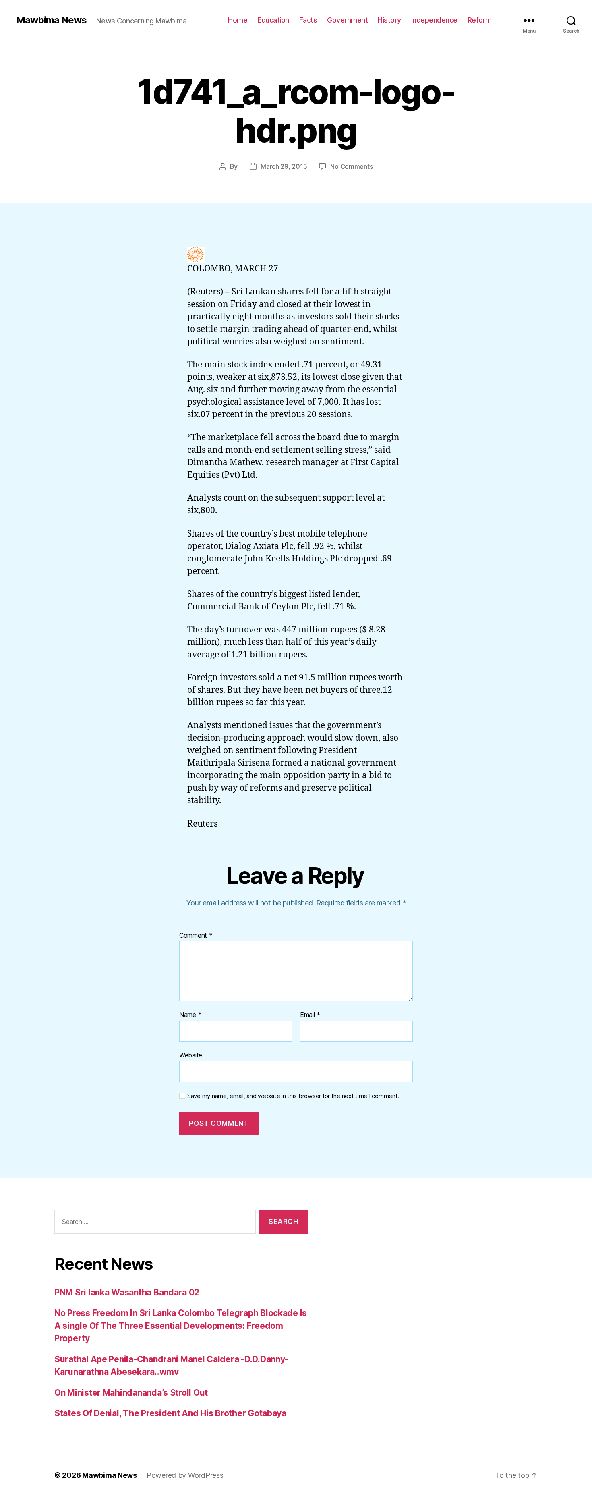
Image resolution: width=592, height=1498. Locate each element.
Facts (308, 20)
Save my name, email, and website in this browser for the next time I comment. (293, 1096)
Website (190, 1055)
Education (273, 20)
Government (347, 20)
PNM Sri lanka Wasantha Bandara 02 (126, 1292)
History (389, 20)
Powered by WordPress (185, 1475)
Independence (434, 20)
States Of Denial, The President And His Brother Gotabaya (170, 1413)
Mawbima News (51, 20)
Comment (196, 935)
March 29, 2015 (284, 166)
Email (310, 1015)
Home (237, 20)
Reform (480, 20)
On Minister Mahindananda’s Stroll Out (131, 1393)
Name (190, 1015)
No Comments (351, 166)
